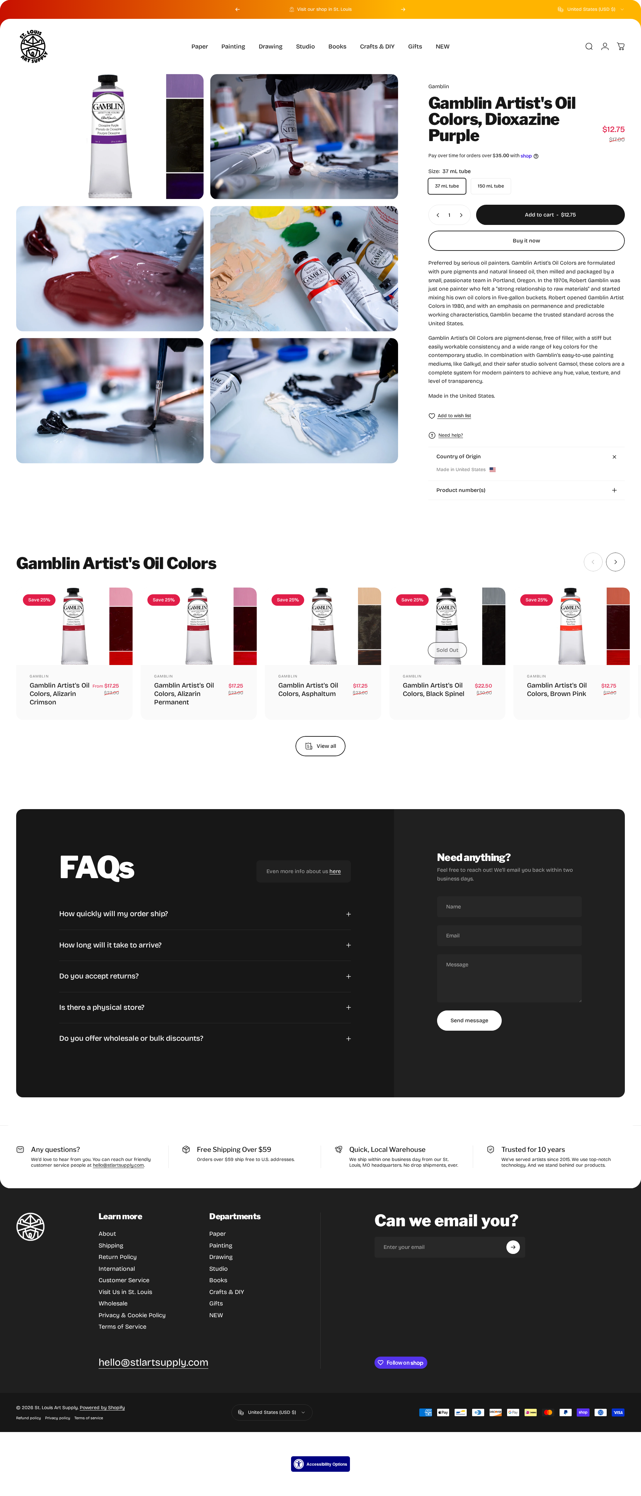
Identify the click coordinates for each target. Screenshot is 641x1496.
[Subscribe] (513, 1247)
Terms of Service (122, 1326)
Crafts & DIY (226, 1292)
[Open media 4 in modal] (304, 268)
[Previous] (237, 9)
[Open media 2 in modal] (304, 136)
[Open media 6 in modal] (304, 400)
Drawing (221, 1257)
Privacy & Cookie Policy (132, 1315)
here (335, 871)
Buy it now (526, 240)
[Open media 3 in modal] (110, 268)
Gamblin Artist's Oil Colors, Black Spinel (433, 689)
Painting (220, 1245)
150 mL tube (491, 186)
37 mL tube (447, 186)
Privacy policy (57, 1418)
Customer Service (124, 1280)
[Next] (403, 9)
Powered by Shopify (102, 1407)
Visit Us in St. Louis (125, 1292)
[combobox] (591, 9)
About (107, 1233)
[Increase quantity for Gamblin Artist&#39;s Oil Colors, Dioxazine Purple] (462, 215)
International (117, 1268)
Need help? (450, 435)
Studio (218, 1268)
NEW (216, 1315)
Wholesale (113, 1303)
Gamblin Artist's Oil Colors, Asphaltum (308, 689)
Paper (217, 1233)
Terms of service (88, 1418)
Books (218, 1280)
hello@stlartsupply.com (118, 1165)
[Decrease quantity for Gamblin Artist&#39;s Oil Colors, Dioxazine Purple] (436, 215)
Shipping (111, 1245)
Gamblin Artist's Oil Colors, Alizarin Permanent (184, 693)
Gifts (216, 1303)
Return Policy (118, 1257)
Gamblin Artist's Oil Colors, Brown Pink (557, 689)
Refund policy (28, 1418)
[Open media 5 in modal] (110, 400)
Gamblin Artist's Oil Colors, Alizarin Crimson (60, 693)
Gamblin (438, 86)
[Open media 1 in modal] (110, 136)
